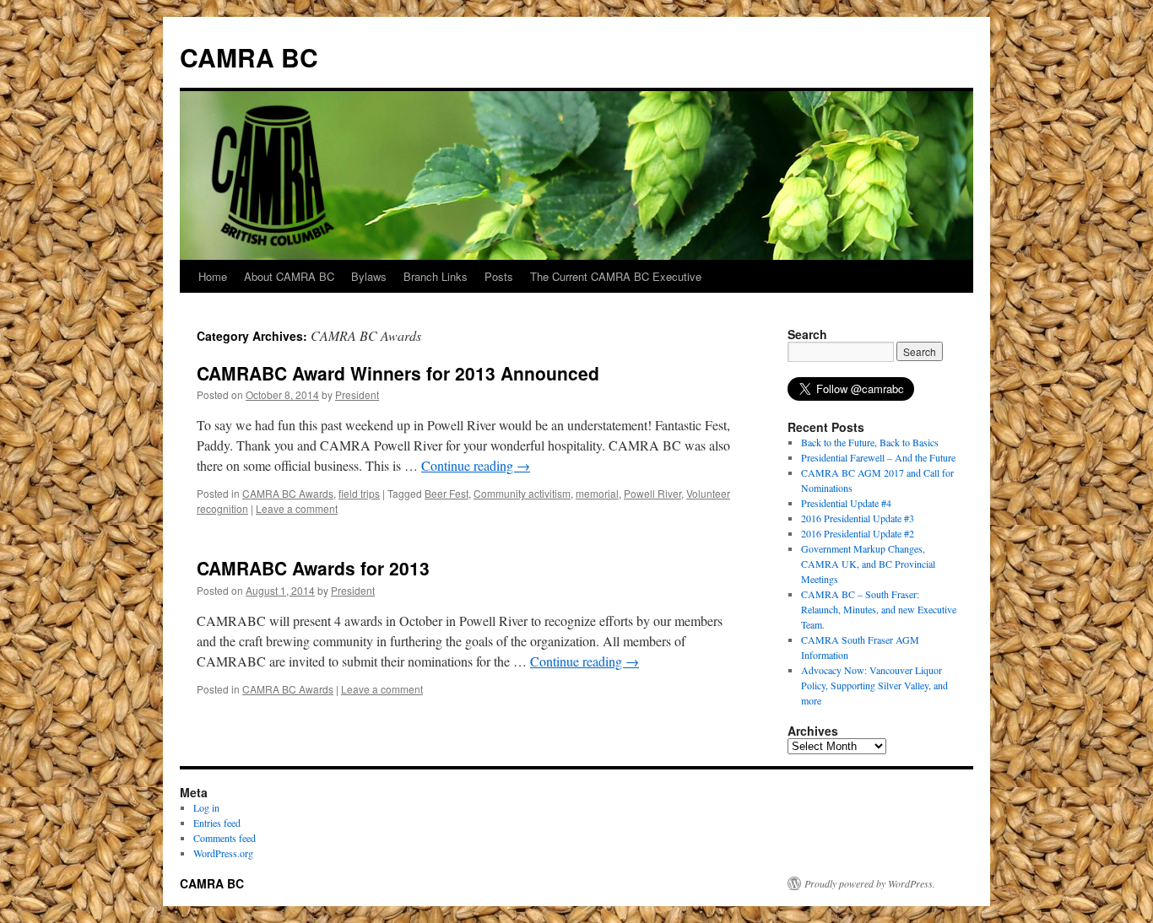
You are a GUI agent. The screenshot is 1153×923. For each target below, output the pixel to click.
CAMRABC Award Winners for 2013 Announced (398, 373)
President (357, 394)
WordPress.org (223, 853)
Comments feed (224, 838)
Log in (206, 807)
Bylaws (369, 276)
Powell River (652, 493)
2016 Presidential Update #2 (857, 533)
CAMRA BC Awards (287, 493)
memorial (597, 493)
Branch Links (435, 276)
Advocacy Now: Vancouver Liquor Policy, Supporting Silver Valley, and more (874, 685)
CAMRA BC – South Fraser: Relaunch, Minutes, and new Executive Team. (878, 609)
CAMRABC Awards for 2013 (313, 567)
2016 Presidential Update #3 (857, 518)
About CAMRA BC (289, 276)
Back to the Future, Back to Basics (870, 442)
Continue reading (475, 465)
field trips (359, 493)
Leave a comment (297, 508)
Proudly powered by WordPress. (869, 883)
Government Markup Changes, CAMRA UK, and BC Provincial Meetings (868, 564)
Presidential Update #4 (846, 503)
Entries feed (217, 822)
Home (212, 276)
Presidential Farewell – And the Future (878, 457)
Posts (498, 276)
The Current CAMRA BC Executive (615, 276)
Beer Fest (446, 493)
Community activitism (522, 493)
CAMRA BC (249, 57)
